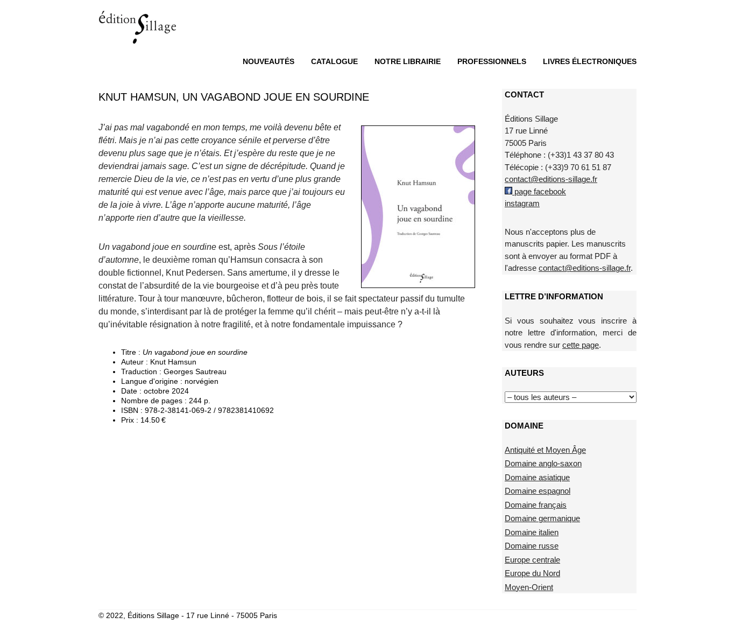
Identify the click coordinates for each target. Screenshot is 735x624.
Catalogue (334, 61)
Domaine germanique (542, 518)
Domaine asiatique (537, 477)
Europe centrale (532, 559)
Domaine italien (532, 532)
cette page (580, 344)
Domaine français (536, 504)
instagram (522, 203)
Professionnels (491, 61)
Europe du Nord (532, 573)
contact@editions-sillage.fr (551, 179)
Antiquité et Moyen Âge (545, 449)
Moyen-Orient (529, 587)
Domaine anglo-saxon (543, 463)
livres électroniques (590, 61)
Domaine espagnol (537, 490)
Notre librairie (407, 61)
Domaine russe (532, 545)
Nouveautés (268, 61)
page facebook (539, 191)
